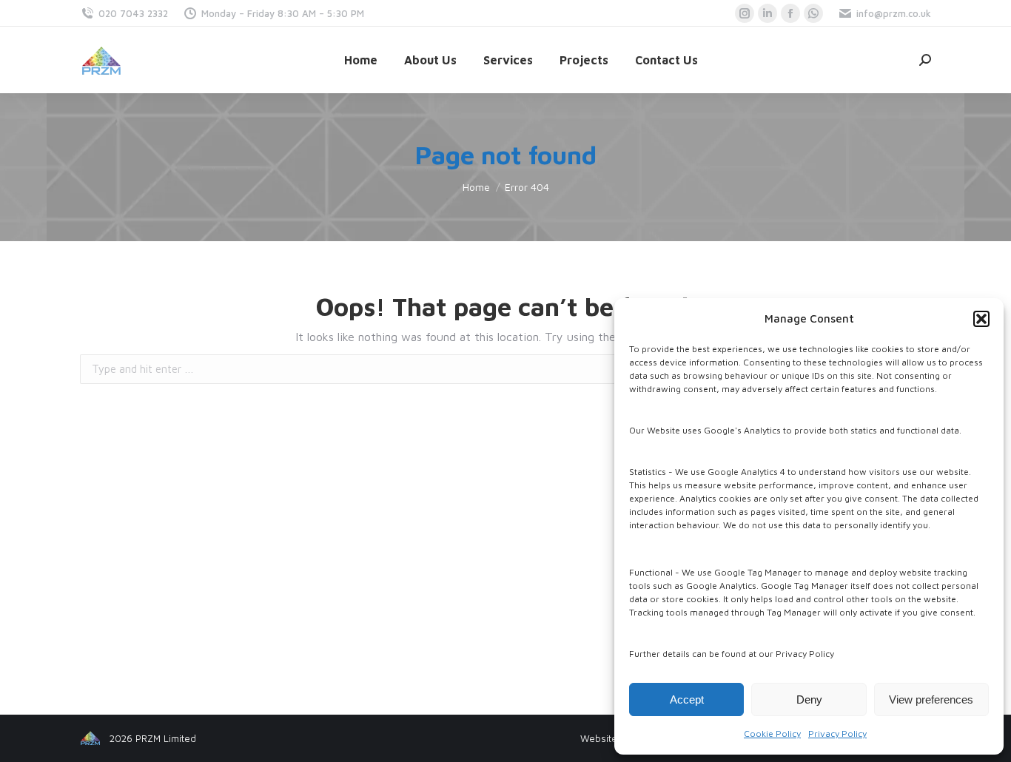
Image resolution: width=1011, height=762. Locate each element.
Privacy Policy (837, 733)
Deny (809, 699)
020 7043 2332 (133, 13)
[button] (981, 318)
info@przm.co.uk (893, 13)
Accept (687, 699)
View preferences (931, 699)
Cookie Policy (772, 733)
